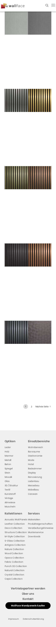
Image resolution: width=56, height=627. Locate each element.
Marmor (9, 455)
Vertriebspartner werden (28, 588)
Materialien (34, 519)
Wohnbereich (35, 447)
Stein (7, 472)
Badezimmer (35, 468)
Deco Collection (13, 528)
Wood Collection (14, 553)
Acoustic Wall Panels (16, 519)
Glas (7, 481)
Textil (7, 489)
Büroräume (34, 451)
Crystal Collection (14, 574)
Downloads (34, 536)
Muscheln (10, 506)
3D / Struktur (11, 485)
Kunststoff (10, 494)
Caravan (33, 494)
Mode (31, 460)
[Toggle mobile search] (47, 5)
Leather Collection (15, 523)
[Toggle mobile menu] (53, 5)
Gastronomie (35, 455)
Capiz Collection (14, 578)
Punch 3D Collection (16, 566)
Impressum (13, 619)
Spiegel (9, 468)
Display (32, 472)
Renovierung (35, 477)
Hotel (31, 464)
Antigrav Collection (15, 544)
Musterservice (36, 532)
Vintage (9, 498)
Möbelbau (33, 489)
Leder (8, 447)
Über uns (28, 594)
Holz (7, 451)
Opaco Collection (14, 557)
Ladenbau (33, 481)
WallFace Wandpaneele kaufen (28, 605)
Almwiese (10, 502)
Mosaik (8, 477)
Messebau (33, 485)
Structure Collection (16, 532)
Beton (8, 464)
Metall (8, 460)
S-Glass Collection (15, 540)
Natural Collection (14, 570)
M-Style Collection (15, 536)
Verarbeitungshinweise (40, 528)
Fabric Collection (14, 561)
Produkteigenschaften (40, 523)
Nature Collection (14, 549)
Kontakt (28, 599)
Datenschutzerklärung (33, 619)
